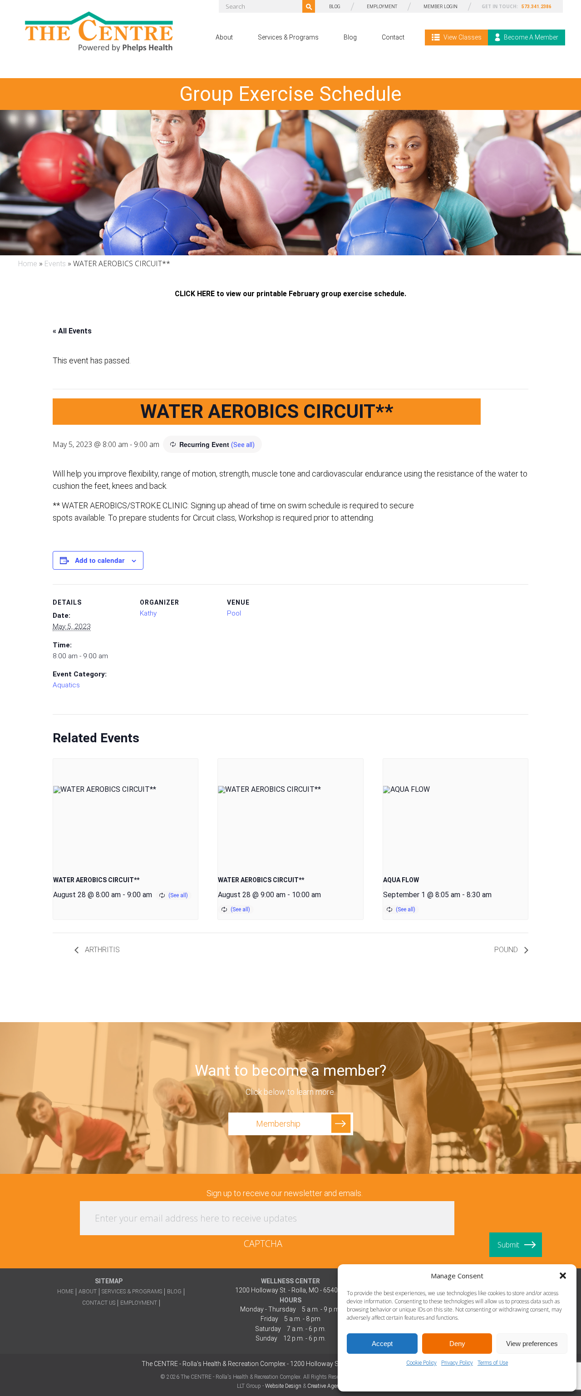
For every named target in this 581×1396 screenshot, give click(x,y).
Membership (278, 1123)
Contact (393, 37)
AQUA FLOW (401, 880)
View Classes (462, 37)
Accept (382, 1343)
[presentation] (125, 813)
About (224, 37)
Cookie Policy (421, 1363)
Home (27, 263)
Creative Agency (326, 1386)
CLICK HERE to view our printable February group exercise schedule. (290, 294)
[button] (562, 1275)
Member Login (440, 6)
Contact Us (98, 1303)
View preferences (532, 1343)
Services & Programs (288, 37)
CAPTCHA (263, 1243)
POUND (507, 949)
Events (55, 263)
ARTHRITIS (101, 949)
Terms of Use (493, 1363)
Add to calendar (99, 560)
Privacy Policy (457, 1363)
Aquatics (66, 685)
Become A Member (530, 37)
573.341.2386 (536, 6)
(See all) (243, 444)
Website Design (283, 1386)
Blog (350, 37)
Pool (234, 613)
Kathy (148, 613)
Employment (382, 6)
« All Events (72, 331)
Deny (457, 1343)
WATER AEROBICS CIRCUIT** (96, 880)
